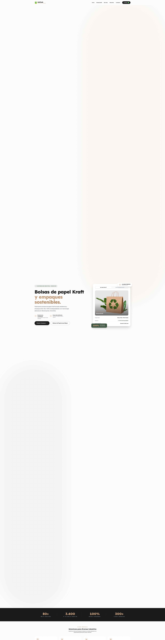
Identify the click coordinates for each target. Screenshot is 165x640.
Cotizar (125, 2)
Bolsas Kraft (99, 2)
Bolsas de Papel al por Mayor (60, 323)
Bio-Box (106, 2)
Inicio (93, 2)
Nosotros (112, 2)
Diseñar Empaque (41, 323)
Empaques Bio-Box (119, 287)
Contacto (118, 2)
